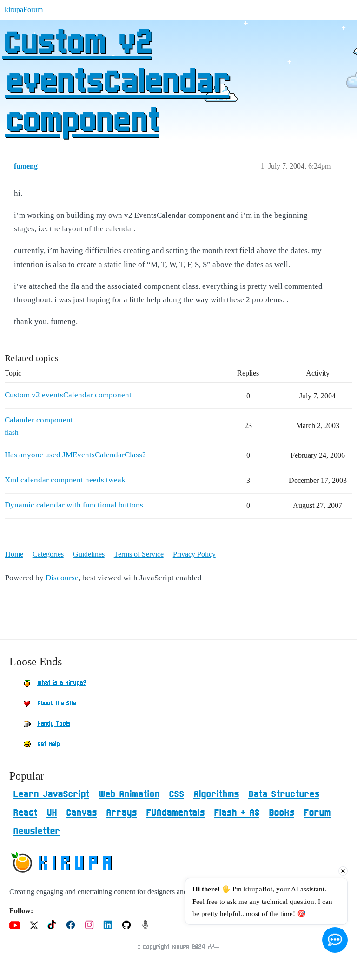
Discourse (62, 577)
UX (51, 813)
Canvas (81, 813)
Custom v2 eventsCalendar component (115, 83)
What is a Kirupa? (61, 683)
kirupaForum (24, 9)
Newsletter (36, 831)
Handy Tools (53, 724)
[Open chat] (335, 940)
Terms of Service (139, 554)
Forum (317, 813)
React (25, 813)
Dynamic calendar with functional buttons (74, 504)
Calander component (39, 420)
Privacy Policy (194, 554)
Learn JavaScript (51, 794)
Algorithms (216, 794)
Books (281, 813)
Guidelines (89, 554)
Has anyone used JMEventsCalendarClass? (75, 454)
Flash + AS (236, 813)
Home (14, 554)
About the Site (56, 703)
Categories (48, 554)
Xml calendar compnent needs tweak (65, 479)
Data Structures (283, 794)
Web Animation (129, 794)
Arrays (121, 813)
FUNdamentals (175, 813)
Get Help (48, 744)
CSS (176, 794)
